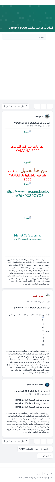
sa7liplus (39, 116)
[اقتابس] (7, 116)
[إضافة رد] (50, 106)
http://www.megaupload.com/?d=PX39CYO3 (27, 193)
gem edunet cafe (35, 385)
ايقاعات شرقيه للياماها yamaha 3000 (32, 122)
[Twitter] (50, 465)
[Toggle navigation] (3, 3)
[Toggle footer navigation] (3, 465)
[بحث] (9, 37)
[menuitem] (48, 473)
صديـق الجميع (38, 296)
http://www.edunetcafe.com (27, 239)
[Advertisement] (27, 70)
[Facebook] (52, 465)
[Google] (45, 465)
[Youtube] (48, 465)
